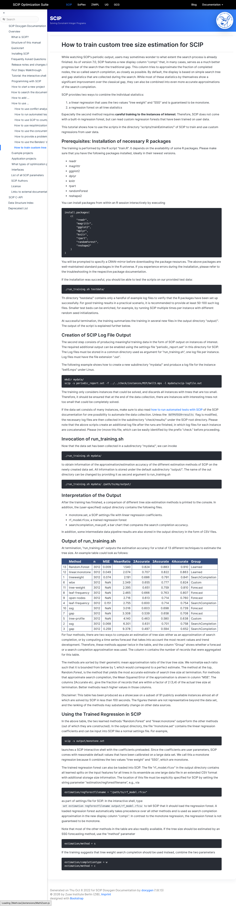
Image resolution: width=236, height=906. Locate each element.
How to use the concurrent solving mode (40, 130)
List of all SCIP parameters (27, 175)
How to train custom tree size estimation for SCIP (46, 147)
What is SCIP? (20, 37)
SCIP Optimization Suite (30, 4)
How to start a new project (28, 86)
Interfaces (18, 169)
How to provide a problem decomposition (41, 136)
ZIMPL (95, 4)
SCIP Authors (19, 180)
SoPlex (81, 4)
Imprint (106, 894)
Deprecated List (18, 208)
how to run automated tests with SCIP (177, 409)
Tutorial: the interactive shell (29, 75)
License (16, 186)
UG (106, 4)
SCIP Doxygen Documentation (27, 25)
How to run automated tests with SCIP (38, 114)
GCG (116, 4)
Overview (14, 31)
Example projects (22, 153)
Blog (194, 4)
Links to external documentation (31, 191)
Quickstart (17, 48)
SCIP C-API (16, 197)
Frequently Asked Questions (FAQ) (32, 59)
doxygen (147, 890)
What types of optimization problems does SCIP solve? (46, 164)
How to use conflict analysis (32, 108)
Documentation (211, 4)
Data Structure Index (21, 202)
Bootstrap (77, 898)
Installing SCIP (20, 53)
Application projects (24, 158)
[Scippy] (224, 20)
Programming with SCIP (26, 81)
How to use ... (20, 103)
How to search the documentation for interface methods (46, 92)
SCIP (69, 4)
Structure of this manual (26, 42)
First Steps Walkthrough (26, 70)
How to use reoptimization (30, 125)
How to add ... (20, 97)
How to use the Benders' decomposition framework (47, 142)
